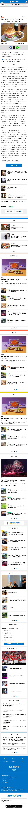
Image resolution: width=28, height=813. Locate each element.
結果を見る (19, 643)
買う (16, 4)
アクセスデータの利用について (7, 778)
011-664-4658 (19, 54)
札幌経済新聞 (14, 2)
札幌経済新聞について (6, 775)
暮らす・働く (20, 4)
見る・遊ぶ (12, 4)
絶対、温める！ (8, 630)
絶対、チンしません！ (9, 640)
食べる (7, 4)
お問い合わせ (4, 780)
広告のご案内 (4, 782)
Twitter (15, 770)
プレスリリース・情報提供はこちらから (9, 777)
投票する (9, 643)
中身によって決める (9, 635)
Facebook (12, 770)
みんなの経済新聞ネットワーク (14, 796)
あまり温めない (8, 637)
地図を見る (14, 165)
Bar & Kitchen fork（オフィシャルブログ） (13, 201)
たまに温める (7, 633)
